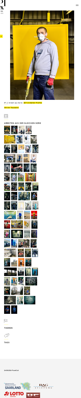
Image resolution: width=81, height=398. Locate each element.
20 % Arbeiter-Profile (33, 103)
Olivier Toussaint (11, 108)
